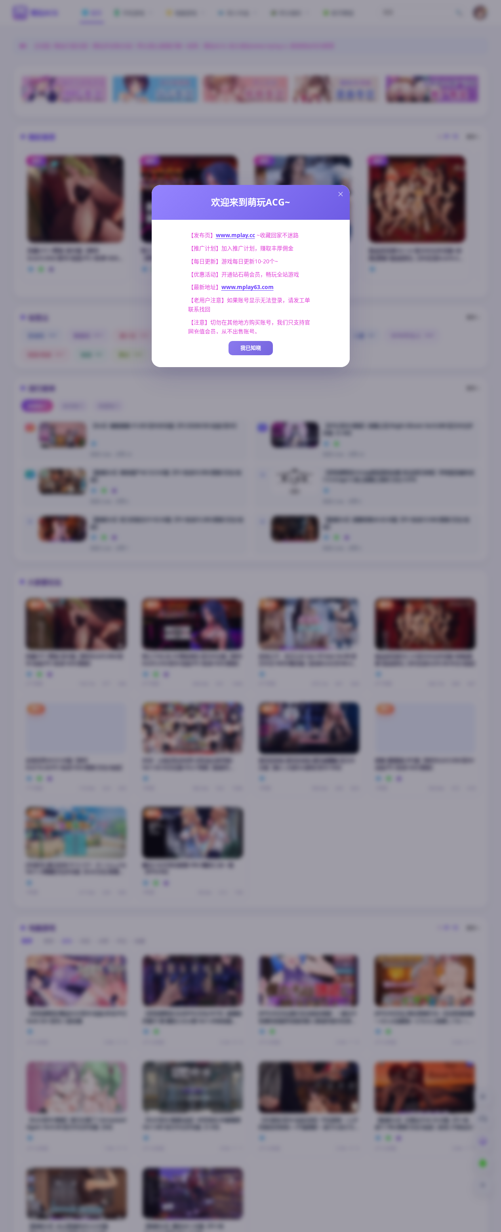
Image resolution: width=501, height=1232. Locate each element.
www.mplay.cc (235, 235)
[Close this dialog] (340, 194)
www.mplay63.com (247, 287)
